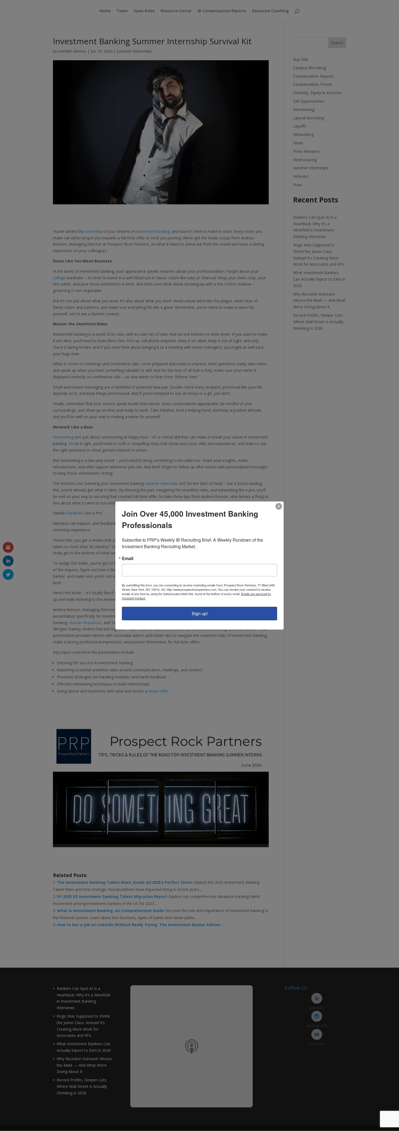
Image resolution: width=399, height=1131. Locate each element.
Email (127, 558)
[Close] (279, 506)
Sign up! (200, 613)
